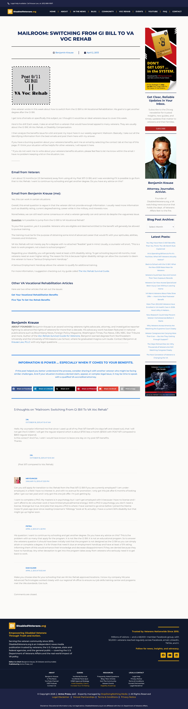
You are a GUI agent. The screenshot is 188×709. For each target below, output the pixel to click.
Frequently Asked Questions (108, 676)
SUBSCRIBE (160, 128)
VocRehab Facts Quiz (80, 679)
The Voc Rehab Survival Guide (94, 271)
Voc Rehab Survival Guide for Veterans (59, 336)
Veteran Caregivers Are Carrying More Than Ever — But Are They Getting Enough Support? (160, 336)
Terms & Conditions (136, 681)
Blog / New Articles (108, 679)
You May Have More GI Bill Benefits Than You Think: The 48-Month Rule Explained (160, 246)
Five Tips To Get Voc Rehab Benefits (31, 300)
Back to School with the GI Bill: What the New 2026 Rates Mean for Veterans (161, 267)
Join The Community (108, 681)
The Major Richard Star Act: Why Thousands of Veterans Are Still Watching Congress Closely (160, 347)
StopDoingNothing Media (114, 694)
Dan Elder (31, 568)
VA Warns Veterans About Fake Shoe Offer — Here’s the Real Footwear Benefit (161, 296)
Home (53, 11)
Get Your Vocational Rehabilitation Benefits (35, 295)
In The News (79, 11)
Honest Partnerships (136, 683)
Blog (93, 11)
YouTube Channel (51, 681)
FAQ (165, 11)
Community (108, 11)
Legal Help (136, 676)
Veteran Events (108, 683)
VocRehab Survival (80, 676)
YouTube (153, 11)
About (64, 11)
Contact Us (51, 686)
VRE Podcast (52, 683)
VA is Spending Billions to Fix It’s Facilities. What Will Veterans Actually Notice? (160, 256)
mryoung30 (31, 478)
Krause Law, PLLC (21, 342)
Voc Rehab (124, 11)
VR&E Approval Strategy (80, 681)
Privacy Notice (136, 679)
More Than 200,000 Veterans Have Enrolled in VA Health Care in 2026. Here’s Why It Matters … (160, 307)
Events (139, 11)
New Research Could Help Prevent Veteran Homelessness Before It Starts (160, 318)
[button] (22, 389)
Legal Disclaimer (136, 686)
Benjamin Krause (51, 676)
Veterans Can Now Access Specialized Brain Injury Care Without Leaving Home (160, 286)
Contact (177, 11)
